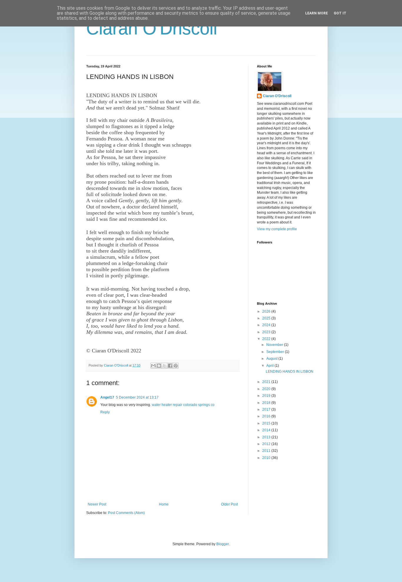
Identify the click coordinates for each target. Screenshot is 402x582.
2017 (266, 409)
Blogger (222, 544)
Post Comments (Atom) (126, 513)
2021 (266, 382)
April (270, 366)
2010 (266, 458)
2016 (266, 416)
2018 (266, 403)
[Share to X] (164, 366)
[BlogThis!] (159, 366)
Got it (340, 13)
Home (164, 504)
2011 (266, 451)
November (275, 345)
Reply (105, 412)
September (275, 352)
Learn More (316, 13)
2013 (266, 437)
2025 (266, 318)
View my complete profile (277, 229)
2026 (266, 311)
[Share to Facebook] (170, 366)
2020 (266, 389)
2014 (266, 430)
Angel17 (107, 397)
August (272, 359)
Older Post (229, 504)
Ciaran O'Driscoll (151, 28)
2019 (266, 396)
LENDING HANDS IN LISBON (289, 371)
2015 (266, 423)
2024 (266, 325)
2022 (266, 339)
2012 (266, 444)
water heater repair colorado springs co (183, 405)
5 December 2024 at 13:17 (137, 397)
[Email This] (153, 366)
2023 (266, 332)
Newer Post (97, 504)
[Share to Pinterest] (176, 366)
